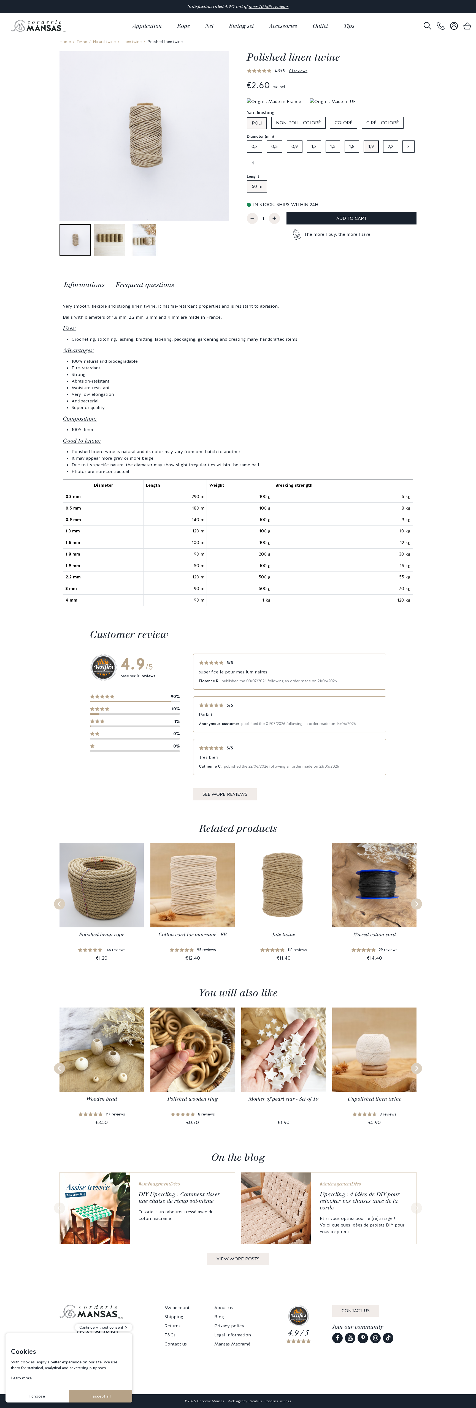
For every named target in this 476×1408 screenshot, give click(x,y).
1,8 (352, 146)
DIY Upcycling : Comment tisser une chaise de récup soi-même (179, 1197)
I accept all (100, 1396)
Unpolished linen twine (374, 1099)
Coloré (344, 123)
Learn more (21, 1377)
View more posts (238, 1259)
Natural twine (104, 41)
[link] (440, 26)
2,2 (390, 146)
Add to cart (351, 218)
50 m (257, 186)
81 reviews (298, 70)
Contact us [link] (175, 1344)
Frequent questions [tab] (145, 285)
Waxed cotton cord (374, 935)
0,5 (274, 146)
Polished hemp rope (101, 935)
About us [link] (223, 1307)
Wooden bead (101, 1099)
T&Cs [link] (169, 1335)
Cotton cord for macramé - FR (192, 935)
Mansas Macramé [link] (232, 1344)
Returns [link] (172, 1326)
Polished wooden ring (192, 1099)
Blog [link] (219, 1317)
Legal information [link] (232, 1335)
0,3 (254, 146)
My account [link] (177, 1307)
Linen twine (131, 41)
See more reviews (224, 794)
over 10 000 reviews (269, 6)
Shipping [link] (173, 1317)
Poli (257, 123)
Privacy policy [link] (229, 1326)
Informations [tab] (84, 285)
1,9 (371, 146)
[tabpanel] (238, 454)
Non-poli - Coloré (298, 123)
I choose (37, 1396)
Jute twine (283, 935)
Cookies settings (278, 1401)
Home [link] (65, 41)
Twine (82, 41)
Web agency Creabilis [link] (245, 1401)
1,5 (333, 146)
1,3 (314, 146)
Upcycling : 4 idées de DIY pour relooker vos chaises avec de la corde (360, 1201)
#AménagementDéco (159, 1184)
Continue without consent (101, 1327)
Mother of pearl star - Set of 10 (283, 1099)
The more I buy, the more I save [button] (337, 234)
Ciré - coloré (382, 123)
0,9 (294, 146)
